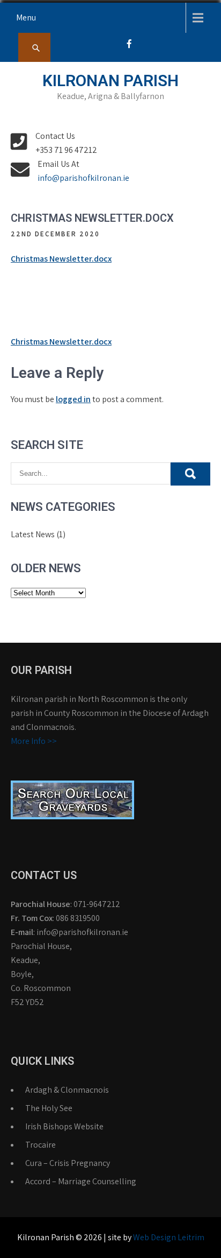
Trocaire (40, 1144)
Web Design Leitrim (168, 1237)
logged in (73, 399)
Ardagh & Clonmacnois (67, 1089)
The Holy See (48, 1108)
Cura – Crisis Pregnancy (67, 1163)
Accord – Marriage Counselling (80, 1181)
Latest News (33, 534)
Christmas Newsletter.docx (61, 258)
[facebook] (129, 47)
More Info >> (34, 741)
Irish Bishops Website (64, 1126)
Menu (26, 17)
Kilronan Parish (110, 80)
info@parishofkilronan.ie (83, 178)
